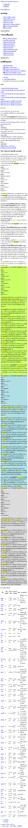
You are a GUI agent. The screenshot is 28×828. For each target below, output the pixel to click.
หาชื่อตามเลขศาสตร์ (10, 40)
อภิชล (2, 695)
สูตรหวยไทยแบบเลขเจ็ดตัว (11, 26)
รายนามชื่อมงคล (5, 31)
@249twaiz (13, 138)
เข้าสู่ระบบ (6, 6)
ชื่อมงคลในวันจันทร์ (10, 44)
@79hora (13, 122)
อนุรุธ (2, 726)
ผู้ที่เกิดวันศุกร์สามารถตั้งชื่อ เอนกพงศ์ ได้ (11, 102)
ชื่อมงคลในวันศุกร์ (9, 53)
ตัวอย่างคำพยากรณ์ (5, 124)
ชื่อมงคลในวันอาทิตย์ (10, 42)
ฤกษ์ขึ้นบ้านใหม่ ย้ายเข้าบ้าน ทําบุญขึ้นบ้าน (15, 70)
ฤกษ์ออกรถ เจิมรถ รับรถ (11, 67)
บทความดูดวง (8, 28)
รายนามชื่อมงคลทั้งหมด (11, 38)
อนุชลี (2, 700)
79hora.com (15, 1)
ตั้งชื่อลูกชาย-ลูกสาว (8, 20)
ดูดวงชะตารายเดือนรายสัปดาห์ (12, 24)
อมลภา (2, 773)
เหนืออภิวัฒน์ (2, 649)
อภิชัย (2, 754)
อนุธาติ (2, 783)
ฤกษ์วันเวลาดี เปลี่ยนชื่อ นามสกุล (13, 72)
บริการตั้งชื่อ (3, 144)
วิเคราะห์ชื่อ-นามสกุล (10, 17)
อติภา (2, 672)
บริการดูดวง (3, 127)
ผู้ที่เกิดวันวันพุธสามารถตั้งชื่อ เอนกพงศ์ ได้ (11, 101)
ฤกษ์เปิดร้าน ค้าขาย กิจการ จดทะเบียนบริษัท (14, 74)
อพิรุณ (2, 719)
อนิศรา (2, 614)
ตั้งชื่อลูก (20, 826)
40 (9, 165)
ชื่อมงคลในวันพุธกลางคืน (11, 49)
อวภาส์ (2, 815)
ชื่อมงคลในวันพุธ (9, 47)
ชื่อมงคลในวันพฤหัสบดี (10, 51)
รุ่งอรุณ (2, 629)
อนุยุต (2, 777)
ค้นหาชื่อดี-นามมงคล (10, 18)
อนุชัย (2, 742)
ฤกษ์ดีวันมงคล (5, 57)
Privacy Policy (5, 826)
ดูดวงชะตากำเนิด (9, 22)
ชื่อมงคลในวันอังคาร (10, 45)
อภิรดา (2, 762)
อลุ (1, 633)
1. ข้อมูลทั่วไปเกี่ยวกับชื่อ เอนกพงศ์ (9, 88)
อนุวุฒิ (2, 713)
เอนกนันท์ (5, 819)
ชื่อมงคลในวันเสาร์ (9, 54)
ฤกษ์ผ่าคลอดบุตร (8, 65)
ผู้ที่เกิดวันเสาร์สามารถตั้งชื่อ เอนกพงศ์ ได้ (11, 104)
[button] (5, 9)
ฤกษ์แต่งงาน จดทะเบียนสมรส (12, 69)
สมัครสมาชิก (6, 4)
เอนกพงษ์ (5, 821)
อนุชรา (2, 807)
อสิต (2, 812)
